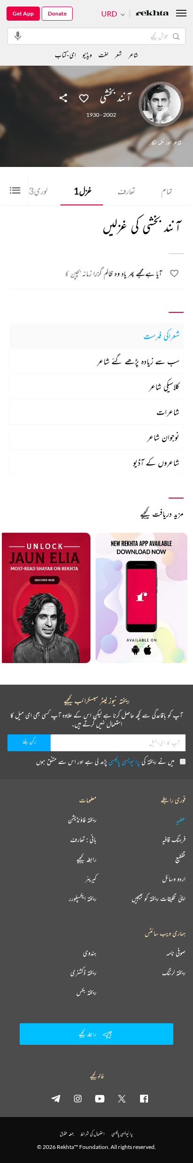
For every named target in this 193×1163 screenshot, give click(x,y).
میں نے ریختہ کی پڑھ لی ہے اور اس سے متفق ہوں (105, 761)
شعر (118, 54)
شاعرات (167, 411)
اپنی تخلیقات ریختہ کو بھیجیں (159, 898)
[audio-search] (17, 35)
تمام (166, 190)
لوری (38, 190)
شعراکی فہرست (161, 335)
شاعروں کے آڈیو (156, 462)
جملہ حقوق (67, 1134)
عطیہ (181, 819)
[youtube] (99, 1098)
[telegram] (55, 1098)
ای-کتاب (65, 54)
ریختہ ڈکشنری (83, 972)
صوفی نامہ (176, 953)
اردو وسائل (174, 879)
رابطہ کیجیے (86, 859)
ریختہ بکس (86, 992)
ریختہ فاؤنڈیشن (82, 819)
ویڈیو (87, 54)
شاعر (133, 54)
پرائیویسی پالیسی (124, 761)
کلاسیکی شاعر (164, 386)
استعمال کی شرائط (92, 1134)
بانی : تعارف (83, 839)
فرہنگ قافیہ (174, 839)
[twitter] (121, 1098)
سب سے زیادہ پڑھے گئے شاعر (138, 361)
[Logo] (152, 13)
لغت (103, 54)
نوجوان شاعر (163, 437)
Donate (57, 13)
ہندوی (89, 953)
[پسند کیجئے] (83, 97)
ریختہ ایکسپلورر (82, 898)
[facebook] (143, 1098)
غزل (83, 190)
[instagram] (77, 1098)
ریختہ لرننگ (174, 972)
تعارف (126, 190)
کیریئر (90, 879)
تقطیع (180, 859)
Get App (23, 13)
